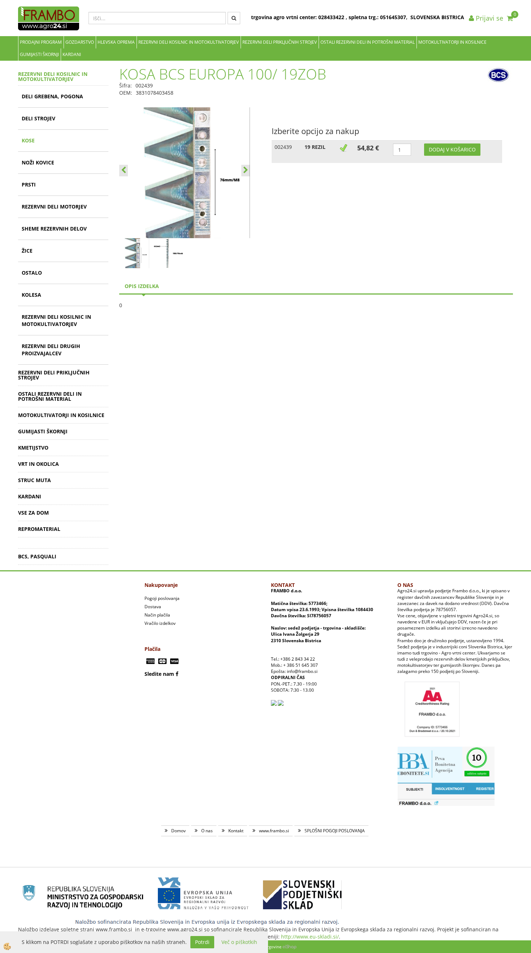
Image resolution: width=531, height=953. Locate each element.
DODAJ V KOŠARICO (452, 149)
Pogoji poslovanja (162, 598)
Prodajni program (41, 42)
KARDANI (71, 54)
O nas (207, 831)
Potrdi (202, 942)
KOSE (28, 140)
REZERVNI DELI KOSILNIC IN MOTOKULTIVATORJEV (188, 42)
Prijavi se (488, 18)
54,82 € (368, 147)
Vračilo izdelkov (160, 623)
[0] (510, 18)
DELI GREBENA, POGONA (52, 96)
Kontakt (235, 831)
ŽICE (27, 250)
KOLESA (31, 294)
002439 (283, 146)
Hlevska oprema (116, 42)
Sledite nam (159, 673)
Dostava (152, 607)
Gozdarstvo (79, 42)
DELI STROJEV (38, 118)
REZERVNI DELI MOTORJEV (54, 206)
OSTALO (32, 272)
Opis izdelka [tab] (142, 286)
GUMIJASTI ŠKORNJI (39, 54)
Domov (178, 831)
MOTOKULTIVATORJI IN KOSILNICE (452, 42)
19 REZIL (315, 146)
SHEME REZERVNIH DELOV (54, 228)
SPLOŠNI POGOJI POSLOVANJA (335, 831)
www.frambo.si (274, 831)
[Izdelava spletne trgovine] (289, 946)
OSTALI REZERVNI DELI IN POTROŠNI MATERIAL (367, 42)
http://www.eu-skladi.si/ (310, 936)
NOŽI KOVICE (38, 162)
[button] (245, 170)
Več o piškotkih (239, 942)
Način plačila (157, 615)
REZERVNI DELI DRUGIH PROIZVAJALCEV (51, 350)
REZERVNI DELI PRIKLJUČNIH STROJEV (279, 42)
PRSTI (29, 184)
